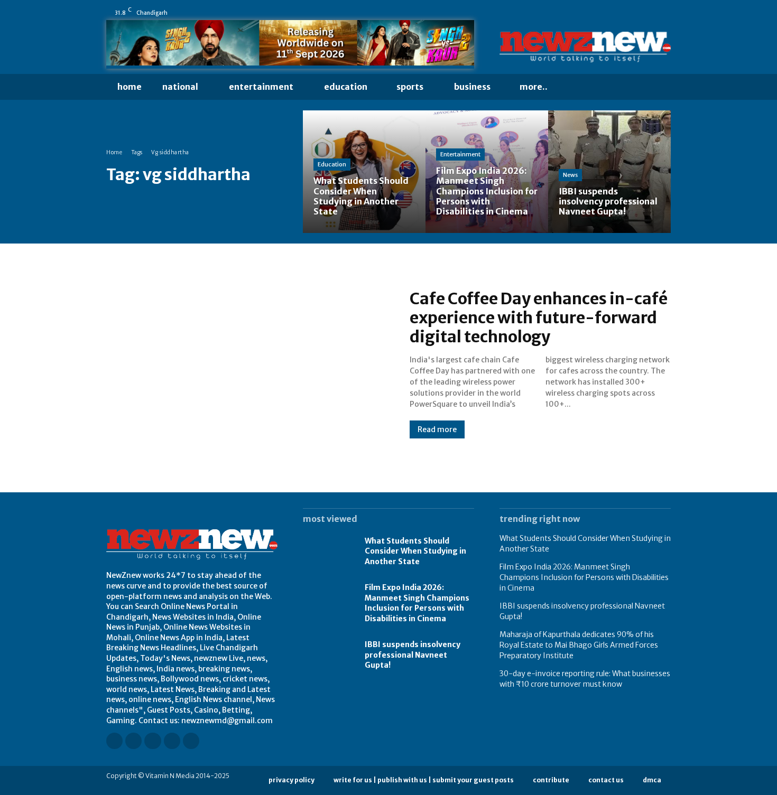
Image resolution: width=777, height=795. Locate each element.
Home (114, 152)
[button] (578, 87)
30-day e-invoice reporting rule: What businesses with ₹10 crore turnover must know (585, 679)
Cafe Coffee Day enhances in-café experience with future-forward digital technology (539, 317)
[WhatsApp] (666, 12)
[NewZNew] (585, 47)
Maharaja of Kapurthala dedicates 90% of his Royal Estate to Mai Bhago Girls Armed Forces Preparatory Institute (579, 645)
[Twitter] (651, 12)
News (570, 175)
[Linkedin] (607, 12)
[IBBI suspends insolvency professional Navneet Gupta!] (609, 171)
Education (332, 164)
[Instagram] (592, 12)
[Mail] (621, 12)
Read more (437, 429)
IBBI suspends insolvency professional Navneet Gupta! (412, 655)
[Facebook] (577, 12)
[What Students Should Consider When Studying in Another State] (364, 171)
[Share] (636, 12)
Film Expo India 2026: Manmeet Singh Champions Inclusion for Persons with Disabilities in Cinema (417, 603)
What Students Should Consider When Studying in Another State (415, 551)
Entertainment (460, 154)
